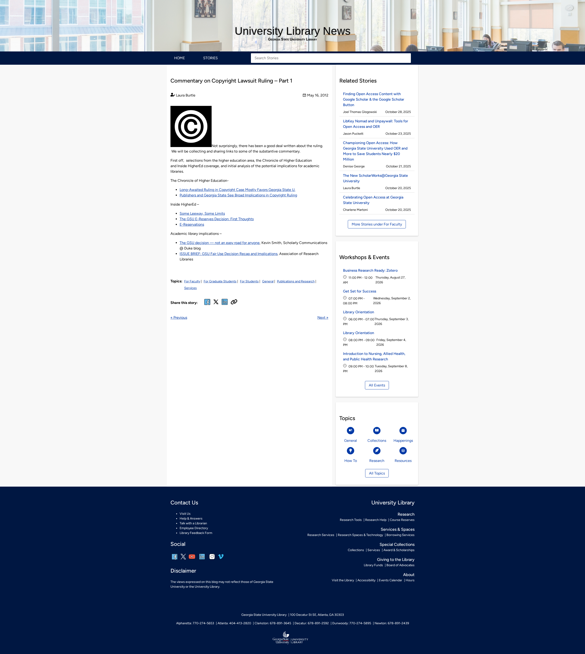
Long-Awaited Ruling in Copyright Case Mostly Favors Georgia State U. (237, 190)
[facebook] (207, 305)
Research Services (320, 535)
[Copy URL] (234, 302)
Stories (210, 58)
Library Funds (373, 565)
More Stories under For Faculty (377, 224)
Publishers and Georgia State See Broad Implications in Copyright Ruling (238, 195)
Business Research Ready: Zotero (370, 270)
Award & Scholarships (399, 550)
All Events (377, 385)
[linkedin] (202, 560)
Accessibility (366, 580)
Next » (322, 317)
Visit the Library (343, 580)
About (409, 574)
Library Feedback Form (196, 533)
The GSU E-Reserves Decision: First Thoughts (217, 219)
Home (179, 58)
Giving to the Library (396, 559)
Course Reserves (402, 520)
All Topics (377, 473)
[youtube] (192, 560)
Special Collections (397, 544)
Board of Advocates (400, 565)
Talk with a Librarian (193, 523)
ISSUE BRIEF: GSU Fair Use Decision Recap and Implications (228, 254)
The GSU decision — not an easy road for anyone (220, 243)
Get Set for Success (359, 291)
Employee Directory (194, 528)
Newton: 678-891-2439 (392, 623)
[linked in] (225, 305)
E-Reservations (192, 224)
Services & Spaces (398, 529)
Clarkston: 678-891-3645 (273, 623)
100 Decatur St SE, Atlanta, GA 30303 (317, 615)
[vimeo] (220, 558)
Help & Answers (191, 518)
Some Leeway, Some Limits (202, 213)
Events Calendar (390, 580)
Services (190, 288)
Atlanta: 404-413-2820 (234, 623)
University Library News (293, 31)
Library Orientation (358, 312)
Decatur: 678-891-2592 (312, 623)
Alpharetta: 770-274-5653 (195, 623)
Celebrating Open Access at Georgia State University (373, 200)
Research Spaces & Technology (360, 535)
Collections (356, 550)
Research (406, 514)
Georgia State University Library (292, 39)
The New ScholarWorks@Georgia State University (375, 178)
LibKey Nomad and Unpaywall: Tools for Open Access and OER (375, 124)
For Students (249, 281)
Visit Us (185, 514)
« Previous (178, 317)
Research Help (375, 520)
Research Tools (351, 520)
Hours (410, 580)
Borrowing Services (400, 535)
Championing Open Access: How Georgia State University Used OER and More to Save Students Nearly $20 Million (375, 151)
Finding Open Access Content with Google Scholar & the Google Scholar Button (373, 99)
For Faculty (192, 281)
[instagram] (212, 560)
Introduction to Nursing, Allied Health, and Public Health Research (374, 356)
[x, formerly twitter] (216, 303)
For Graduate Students (220, 281)
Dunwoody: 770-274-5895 (351, 623)
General (268, 281)
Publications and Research (296, 281)
